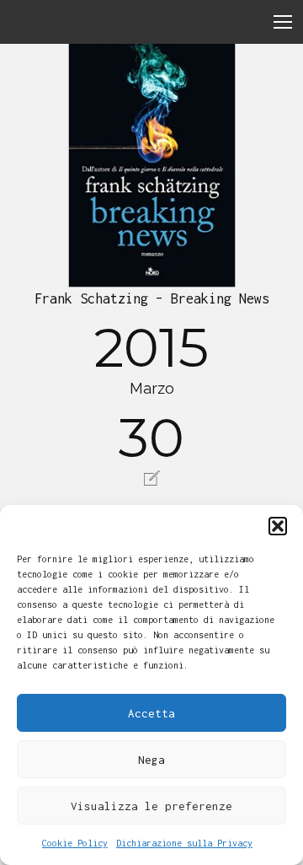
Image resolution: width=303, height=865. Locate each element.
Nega (151, 759)
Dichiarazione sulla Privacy (184, 843)
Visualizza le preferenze (151, 806)
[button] (277, 526)
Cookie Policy (75, 843)
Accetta (151, 713)
